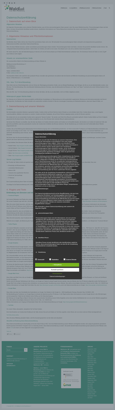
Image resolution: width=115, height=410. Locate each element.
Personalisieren (57, 273)
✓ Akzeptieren (57, 264)
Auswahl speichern (57, 269)
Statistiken (55, 259)
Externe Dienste (71, 259)
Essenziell (41, 259)
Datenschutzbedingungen (57, 276)
